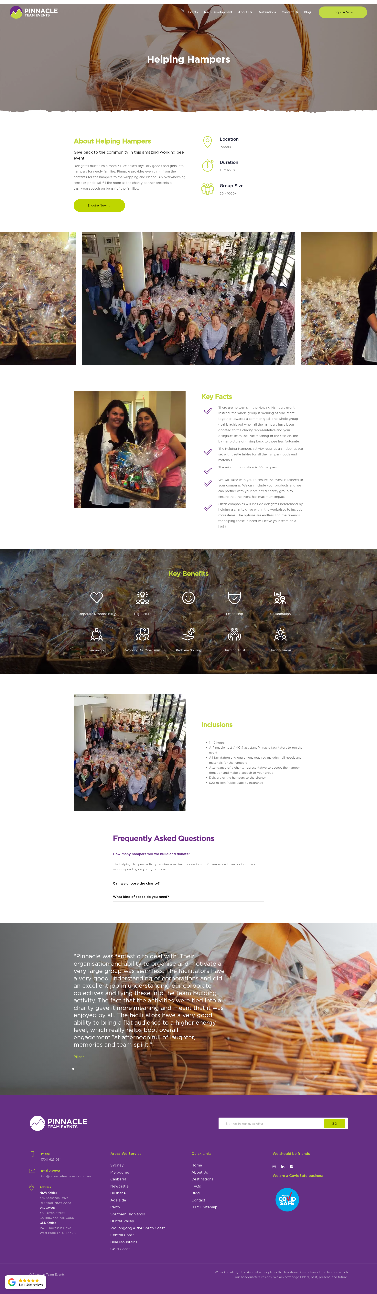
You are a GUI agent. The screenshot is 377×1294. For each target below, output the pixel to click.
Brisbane (118, 1193)
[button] (25, 1282)
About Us (199, 1172)
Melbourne (119, 1172)
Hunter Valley (122, 1221)
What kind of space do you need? (141, 896)
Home (196, 1165)
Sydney (117, 1165)
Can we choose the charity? (136, 883)
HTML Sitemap (204, 1207)
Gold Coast (120, 1249)
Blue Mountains (123, 1242)
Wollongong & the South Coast (137, 1228)
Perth (115, 1207)
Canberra (118, 1179)
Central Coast (122, 1235)
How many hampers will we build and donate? (151, 854)
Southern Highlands (127, 1214)
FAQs (196, 1186)
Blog (195, 1193)
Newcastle (119, 1186)
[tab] (188, 854)
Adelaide (118, 1200)
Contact (198, 1200)
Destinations (202, 1179)
